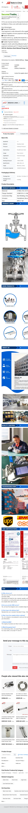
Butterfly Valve (19, 757)
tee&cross (18, 763)
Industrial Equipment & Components (13, 11)
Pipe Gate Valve (6, 798)
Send (15, 667)
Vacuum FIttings (20, 760)
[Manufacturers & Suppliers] (14, 2)
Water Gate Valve (7, 791)
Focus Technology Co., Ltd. (19, 806)
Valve (24, 11)
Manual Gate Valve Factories (10, 794)
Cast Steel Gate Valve (8, 783)
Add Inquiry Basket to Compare (10, 128)
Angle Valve (23, 780)
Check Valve (15, 780)
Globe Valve (5, 780)
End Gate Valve (17, 798)
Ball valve (4, 757)
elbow (3, 763)
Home (3, 11)
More (3, 801)
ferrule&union (5, 760)
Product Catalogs (23, 754)
